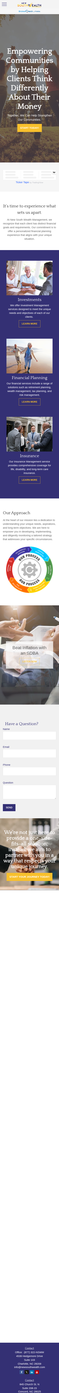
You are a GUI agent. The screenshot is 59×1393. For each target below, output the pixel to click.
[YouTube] (37, 1372)
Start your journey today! (29, 876)
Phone (6, 764)
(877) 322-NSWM (33, 1352)
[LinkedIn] (32, 1372)
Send (9, 807)
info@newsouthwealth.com (29, 1367)
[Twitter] (27, 1372)
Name (6, 729)
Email (6, 747)
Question (8, 782)
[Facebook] (21, 1372)
